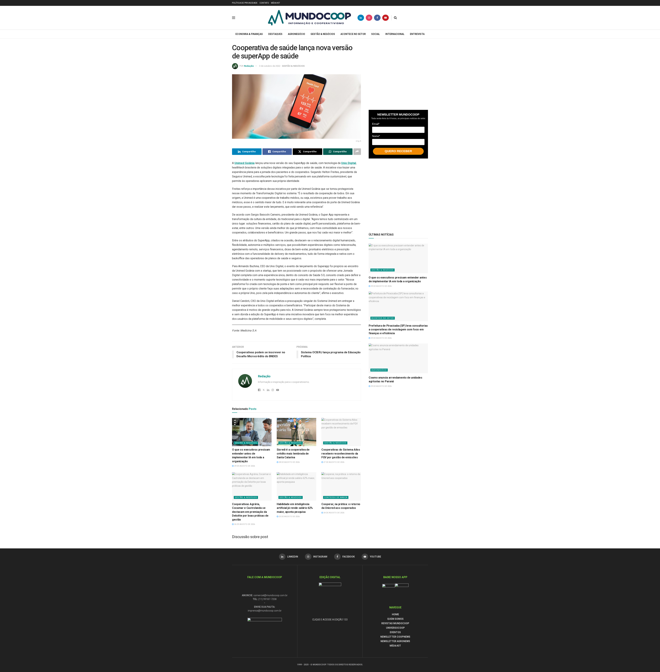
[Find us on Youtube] (385, 18)
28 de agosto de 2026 (289, 462)
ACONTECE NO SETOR (353, 34)
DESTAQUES (275, 34)
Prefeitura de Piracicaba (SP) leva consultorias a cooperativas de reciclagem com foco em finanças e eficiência (398, 329)
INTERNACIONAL (394, 34)
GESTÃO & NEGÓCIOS (323, 34)
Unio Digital (348, 163)
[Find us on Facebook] (377, 18)
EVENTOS (395, 632)
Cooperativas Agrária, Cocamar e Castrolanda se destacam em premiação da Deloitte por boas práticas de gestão (250, 511)
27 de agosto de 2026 (333, 462)
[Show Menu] (233, 18)
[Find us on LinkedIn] (361, 18)
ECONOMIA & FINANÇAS (249, 34)
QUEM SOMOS (395, 619)
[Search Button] (395, 17)
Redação (249, 66)
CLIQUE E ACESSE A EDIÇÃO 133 (330, 619)
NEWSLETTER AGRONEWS (395, 641)
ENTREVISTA (417, 34)
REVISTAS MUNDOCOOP (395, 623)
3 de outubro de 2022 (269, 66)
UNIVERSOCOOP (395, 627)
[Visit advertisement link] (398, 73)
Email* (376, 123)
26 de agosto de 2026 (244, 524)
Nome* (376, 136)
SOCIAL (375, 34)
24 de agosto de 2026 (333, 513)
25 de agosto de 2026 (289, 516)
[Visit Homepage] (309, 17)
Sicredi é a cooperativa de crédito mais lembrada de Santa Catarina (293, 453)
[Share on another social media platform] (357, 151)
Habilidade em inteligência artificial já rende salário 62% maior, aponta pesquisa (295, 507)
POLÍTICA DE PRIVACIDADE (244, 3)
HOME (395, 614)
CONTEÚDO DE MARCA (335, 497)
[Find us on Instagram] (369, 18)
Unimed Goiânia (244, 163)
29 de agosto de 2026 (244, 466)
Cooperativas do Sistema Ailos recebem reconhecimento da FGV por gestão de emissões (340, 453)
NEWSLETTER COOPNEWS (395, 636)
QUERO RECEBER (398, 151)
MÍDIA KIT (275, 3)
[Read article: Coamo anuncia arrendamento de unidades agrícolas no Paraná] (398, 358)
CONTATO (264, 3)
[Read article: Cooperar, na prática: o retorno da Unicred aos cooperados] (341, 486)
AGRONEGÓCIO (296, 34)
